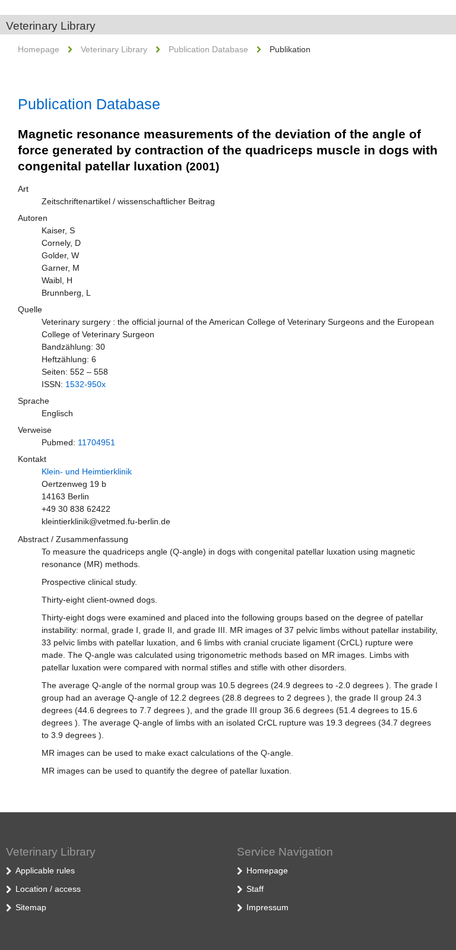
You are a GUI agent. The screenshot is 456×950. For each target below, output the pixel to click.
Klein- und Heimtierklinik (87, 471)
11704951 (96, 442)
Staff (255, 889)
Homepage (38, 49)
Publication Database (208, 49)
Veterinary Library (51, 26)
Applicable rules (45, 870)
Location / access (48, 889)
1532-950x (85, 384)
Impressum (267, 907)
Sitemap (30, 907)
